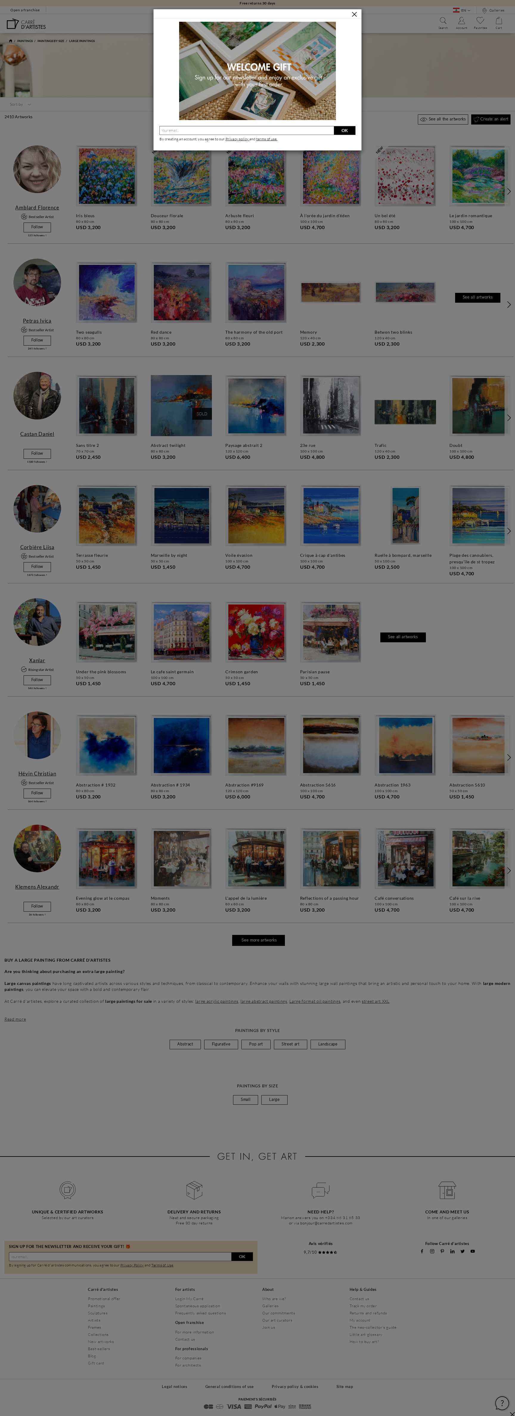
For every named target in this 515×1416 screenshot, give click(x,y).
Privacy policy (237, 139)
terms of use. (266, 139)
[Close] (354, 14)
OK (345, 130)
